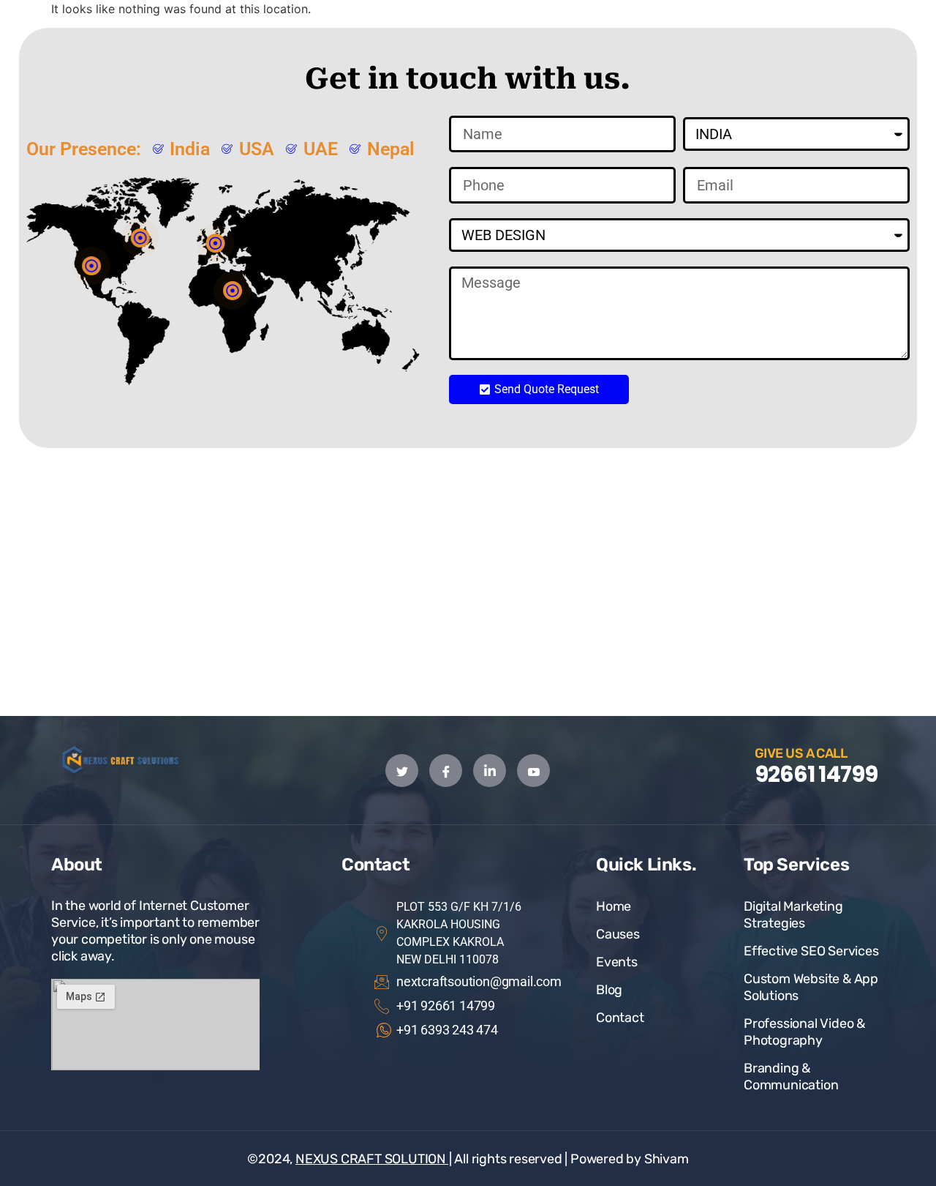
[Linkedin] (489, 770)
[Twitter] (401, 770)
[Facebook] (445, 770)
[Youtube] (533, 770)
